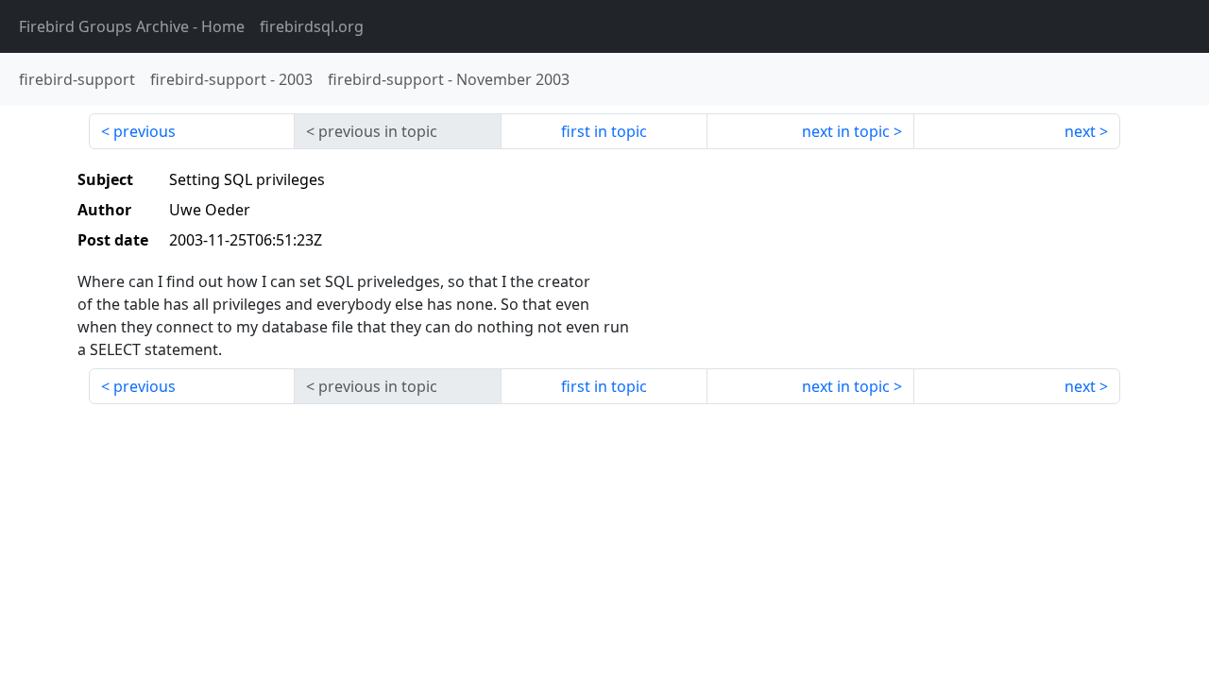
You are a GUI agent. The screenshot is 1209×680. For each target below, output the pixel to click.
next (1080, 131)
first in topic (604, 131)
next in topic (846, 131)
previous (144, 131)
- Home (132, 26)
